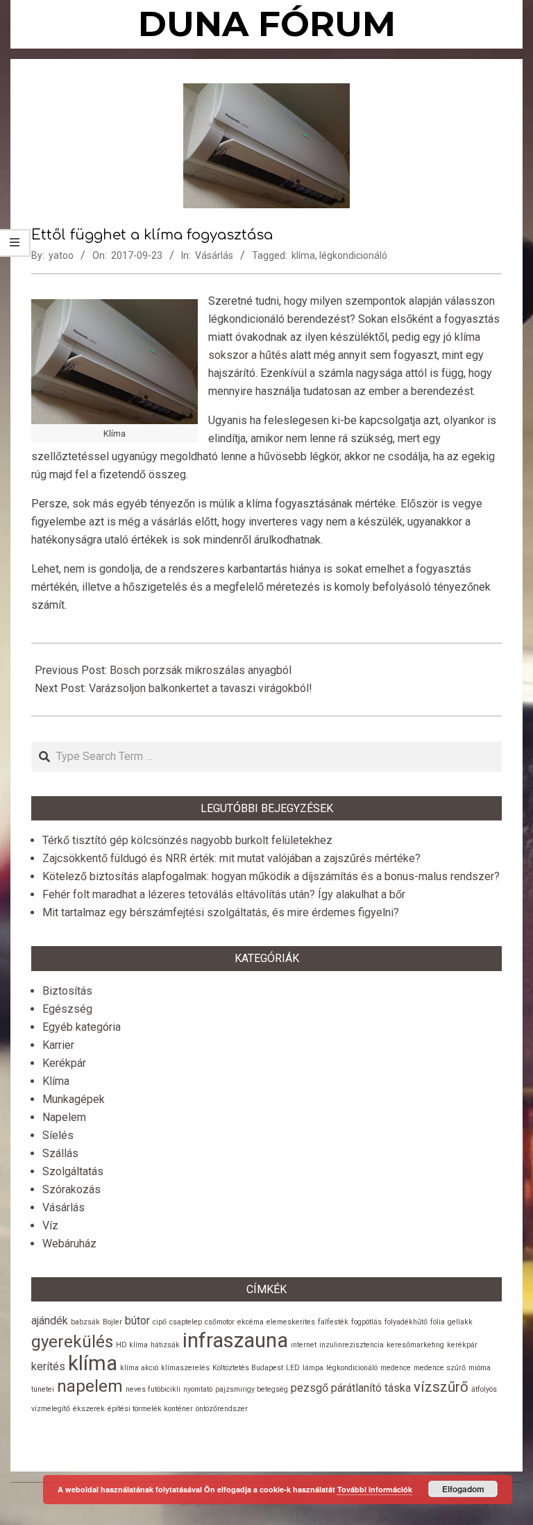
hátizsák (165, 1344)
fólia (437, 1321)
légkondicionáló (353, 255)
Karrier (58, 1045)
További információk (374, 1489)
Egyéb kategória (81, 1027)
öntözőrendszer (222, 1408)
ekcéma (250, 1321)
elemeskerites (290, 1321)
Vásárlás (214, 255)
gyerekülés (72, 1341)
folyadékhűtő (406, 1321)
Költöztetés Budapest (247, 1367)
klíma (303, 255)
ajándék (49, 1320)
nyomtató (197, 1389)
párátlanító (356, 1388)
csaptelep (185, 1321)
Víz (50, 1225)
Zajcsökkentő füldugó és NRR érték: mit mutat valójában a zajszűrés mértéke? (231, 858)
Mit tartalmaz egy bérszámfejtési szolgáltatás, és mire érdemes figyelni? (220, 912)
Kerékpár (64, 1063)
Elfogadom (463, 1489)
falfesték (333, 1321)
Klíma (55, 1081)
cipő (160, 1321)
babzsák (85, 1321)
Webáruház (69, 1243)
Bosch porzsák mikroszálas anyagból (200, 670)
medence (395, 1367)
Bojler (112, 1321)
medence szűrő (440, 1367)
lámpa (313, 1367)
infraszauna (235, 1340)
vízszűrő (441, 1387)
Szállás (60, 1153)
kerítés (48, 1366)
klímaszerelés (185, 1367)
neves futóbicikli (153, 1389)
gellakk (460, 1321)
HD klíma (132, 1344)
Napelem (64, 1117)
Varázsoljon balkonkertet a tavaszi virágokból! (200, 688)
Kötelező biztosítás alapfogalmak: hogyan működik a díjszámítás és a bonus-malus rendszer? (271, 876)
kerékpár (462, 1344)
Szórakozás (71, 1189)
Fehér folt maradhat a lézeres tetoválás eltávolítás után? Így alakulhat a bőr (223, 894)
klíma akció (139, 1367)
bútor (137, 1320)
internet (303, 1344)
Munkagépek (73, 1099)
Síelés (58, 1135)
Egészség (67, 1009)
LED (293, 1367)
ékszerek (89, 1408)
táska (397, 1388)
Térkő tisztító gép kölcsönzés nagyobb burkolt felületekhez (187, 840)
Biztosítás (67, 990)
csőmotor (220, 1321)
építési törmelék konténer (150, 1408)
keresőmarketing (415, 1344)
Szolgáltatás (72, 1171)
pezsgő (309, 1388)
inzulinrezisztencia (351, 1344)
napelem (90, 1386)
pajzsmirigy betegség (251, 1389)
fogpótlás (366, 1321)
